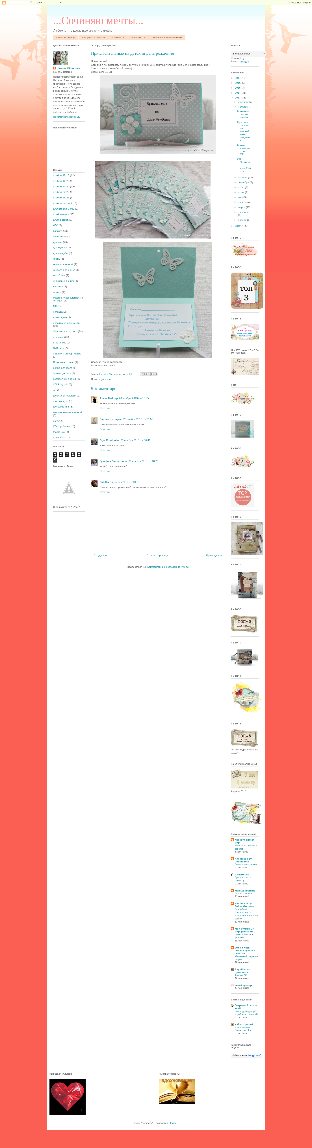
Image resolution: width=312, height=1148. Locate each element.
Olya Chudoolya (110, 440)
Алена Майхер (109, 398)
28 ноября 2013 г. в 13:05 (134, 398)
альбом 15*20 (61, 180)
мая (240, 197)
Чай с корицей (244, 1024)
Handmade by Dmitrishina (243, 860)
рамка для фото (62, 367)
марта (242, 207)
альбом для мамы (64, 208)
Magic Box (59, 431)
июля (241, 187)
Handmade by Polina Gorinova (245, 905)
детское (106, 379)
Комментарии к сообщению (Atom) (168, 566)
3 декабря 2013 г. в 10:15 (124, 482)
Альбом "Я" (241, 975)
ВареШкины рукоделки (242, 971)
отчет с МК (59, 342)
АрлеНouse (242, 874)
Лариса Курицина (111, 419)
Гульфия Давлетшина (113, 461)
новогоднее (60, 317)
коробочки (59, 275)
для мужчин (60, 247)
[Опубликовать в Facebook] (152, 374)
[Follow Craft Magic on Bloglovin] (246, 1057)
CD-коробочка (61, 426)
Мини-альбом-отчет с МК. (243, 150)
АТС (55, 225)
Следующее (101, 555)
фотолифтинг (61, 406)
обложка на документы (66, 322)
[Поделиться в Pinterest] (155, 374)
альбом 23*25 (61, 191)
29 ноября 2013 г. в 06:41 (135, 440)
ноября (242, 106)
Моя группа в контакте (93, 37)
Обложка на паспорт (65, 331)
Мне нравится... (139, 37)
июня (241, 192)
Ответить (105, 408)
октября (243, 177)
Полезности (117, 37)
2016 (238, 82)
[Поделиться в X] (149, 374)
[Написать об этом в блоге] (145, 374)
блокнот (57, 230)
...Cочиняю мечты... (98, 20)
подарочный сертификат (67, 353)
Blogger (173, 1122)
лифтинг (58, 286)
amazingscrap (243, 985)
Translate (243, 61)
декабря (243, 101)
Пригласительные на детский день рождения (243, 131)
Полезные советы (63, 362)
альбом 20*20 (61, 186)
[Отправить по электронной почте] (142, 374)
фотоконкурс (60, 401)
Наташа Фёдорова (110, 374)
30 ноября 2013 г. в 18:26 (143, 461)
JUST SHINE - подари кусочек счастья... (245, 950)
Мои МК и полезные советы (167, 37)
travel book (59, 437)
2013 (238, 97)
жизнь (56, 258)
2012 (238, 226)
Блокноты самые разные (243, 114)
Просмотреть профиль (66, 116)
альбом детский (62, 203)
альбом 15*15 (61, 175)
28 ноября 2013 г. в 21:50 (138, 419)
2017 (238, 77)
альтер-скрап (61, 219)
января (242, 219)
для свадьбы (60, 253)
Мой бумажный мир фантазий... (245, 930)
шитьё (56, 420)
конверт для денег (64, 269)
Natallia (104, 482)
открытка (58, 337)
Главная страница (65, 37)
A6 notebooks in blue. (246, 864)
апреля (242, 202)
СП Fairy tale (60, 384)
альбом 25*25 (61, 197)
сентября (244, 182)
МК (55, 306)
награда (58, 311)
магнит (57, 292)
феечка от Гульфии (64, 395)
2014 (238, 92)
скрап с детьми (62, 373)
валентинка (60, 236)
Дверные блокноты (245, 893)
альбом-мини (61, 214)
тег (55, 390)
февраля (243, 212)
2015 (238, 87)
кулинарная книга (63, 280)
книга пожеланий (63, 264)
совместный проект (64, 378)
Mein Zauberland (245, 890)
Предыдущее (214, 555)
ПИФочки (58, 348)
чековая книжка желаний (67, 412)
